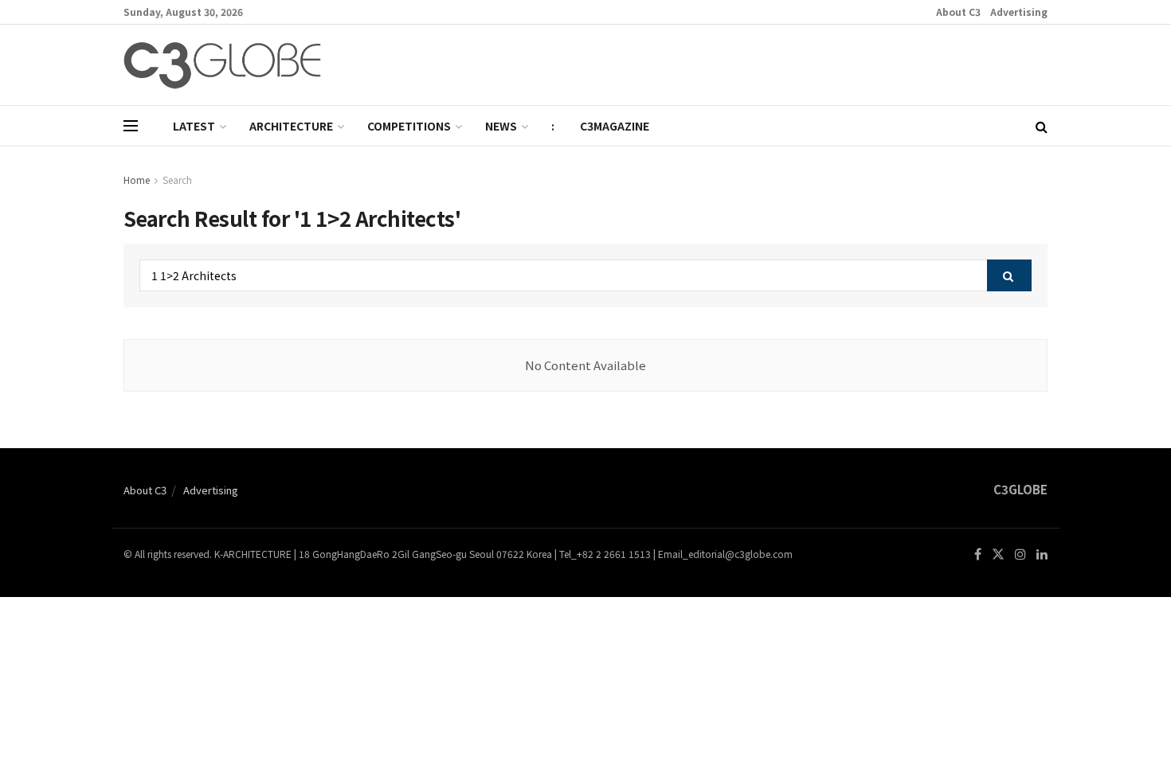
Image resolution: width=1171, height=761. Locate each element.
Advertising (1019, 11)
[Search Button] (1042, 126)
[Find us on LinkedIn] (1042, 554)
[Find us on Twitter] (998, 554)
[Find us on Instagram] (1020, 554)
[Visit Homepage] (222, 65)
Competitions (409, 126)
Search (177, 179)
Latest (194, 126)
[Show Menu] (130, 125)
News (501, 126)
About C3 (958, 11)
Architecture (291, 126)
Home (136, 179)
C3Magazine (614, 126)
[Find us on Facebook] (977, 554)
